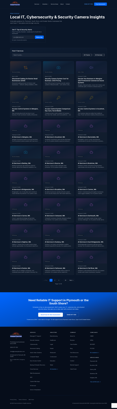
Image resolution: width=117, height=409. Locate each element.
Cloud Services (34, 369)
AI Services (33, 385)
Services (36, 4)
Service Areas (54, 4)
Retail (51, 365)
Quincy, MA (93, 369)
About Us (72, 336)
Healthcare (53, 340)
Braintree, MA (93, 373)
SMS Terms (31, 399)
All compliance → (94, 352)
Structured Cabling (35, 348)
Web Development (35, 373)
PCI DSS (92, 348)
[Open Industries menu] (49, 4)
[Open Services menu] (40, 4)
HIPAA (91, 340)
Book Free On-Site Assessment (50, 314)
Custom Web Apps (35, 381)
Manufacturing (54, 336)
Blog (71, 348)
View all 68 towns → (95, 381)
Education (52, 360)
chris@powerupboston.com (17, 351)
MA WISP (92, 344)
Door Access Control (35, 360)
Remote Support (74, 365)
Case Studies (73, 344)
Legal (51, 344)
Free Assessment (100, 4)
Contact (68, 4)
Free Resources (74, 352)
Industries (44, 4)
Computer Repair (34, 356)
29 (65, 280)
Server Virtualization (35, 389)
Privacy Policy (13, 399)
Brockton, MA (93, 365)
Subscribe (39, 37)
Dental (51, 348)
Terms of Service (23, 399)
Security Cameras (34, 340)
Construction (53, 356)
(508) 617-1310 (88, 4)
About (62, 4)
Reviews (72, 340)
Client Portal (73, 369)
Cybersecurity (33, 344)
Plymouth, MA (93, 361)
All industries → (54, 369)
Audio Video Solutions (36, 352)
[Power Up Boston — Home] (15, 4)
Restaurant (53, 352)
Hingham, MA (93, 377)
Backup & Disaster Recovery (37, 365)
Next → (71, 280)
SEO (31, 377)
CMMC (92, 336)
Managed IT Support (35, 336)
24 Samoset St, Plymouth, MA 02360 (17, 355)
